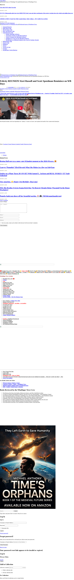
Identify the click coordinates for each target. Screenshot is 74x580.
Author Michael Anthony (12, 34)
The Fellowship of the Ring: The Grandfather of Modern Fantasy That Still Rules (21, 402)
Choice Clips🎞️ (25, 271)
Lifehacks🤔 (33, 272)
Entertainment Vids (8, 32)
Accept (1, 559)
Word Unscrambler (7, 378)
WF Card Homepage (8, 313)
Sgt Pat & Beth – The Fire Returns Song (13, 297)
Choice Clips (6, 287)
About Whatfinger (7, 320)
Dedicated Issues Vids (8, 312)
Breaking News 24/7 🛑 (8, 278)
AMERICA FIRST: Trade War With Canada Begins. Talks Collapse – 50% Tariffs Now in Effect (24, 18)
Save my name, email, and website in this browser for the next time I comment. (20, 223)
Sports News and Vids (8, 293)
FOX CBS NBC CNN (8, 284)
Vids (4, 281)
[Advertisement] (37, 62)
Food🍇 (68, 272)
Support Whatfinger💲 (13, 273)
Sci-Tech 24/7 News (7, 304)
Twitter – (25, 272)
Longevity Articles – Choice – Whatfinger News (14, 384)
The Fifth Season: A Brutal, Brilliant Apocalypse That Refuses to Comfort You (21, 400)
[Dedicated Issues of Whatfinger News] (18, 24)
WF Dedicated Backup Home (10, 324)
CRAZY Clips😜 (33, 271)
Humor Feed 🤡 (40, 272)
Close (2, 561)
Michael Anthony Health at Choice (11, 383)
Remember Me (5, 528)
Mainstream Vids (7, 41)
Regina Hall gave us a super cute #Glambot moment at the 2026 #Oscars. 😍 (28, 161)
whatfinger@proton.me (11, 318)
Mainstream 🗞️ (19, 272)
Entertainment (6, 286)
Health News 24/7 (7, 307)
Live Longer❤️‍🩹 (56, 272)
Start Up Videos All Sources (9, 311)
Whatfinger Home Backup (10, 50)
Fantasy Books (6, 295)
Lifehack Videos (7, 294)
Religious (5, 44)
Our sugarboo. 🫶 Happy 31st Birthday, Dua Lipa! (19, 182)
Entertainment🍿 (57, 271)
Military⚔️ (50, 271)
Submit (15, 511)
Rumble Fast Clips (7, 282)
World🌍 (7, 272)
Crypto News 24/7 (7, 306)
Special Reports (7, 27)
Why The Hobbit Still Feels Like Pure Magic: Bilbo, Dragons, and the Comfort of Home (23, 397)
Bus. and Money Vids (8, 31)
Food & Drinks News (8, 309)
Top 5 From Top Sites (8, 371)
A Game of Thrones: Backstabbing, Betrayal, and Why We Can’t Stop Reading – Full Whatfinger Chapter (27, 394)
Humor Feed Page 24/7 (8, 302)
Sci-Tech (11, 272)
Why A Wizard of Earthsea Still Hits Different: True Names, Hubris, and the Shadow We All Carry (25, 399)
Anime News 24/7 (7, 308)
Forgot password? (4, 533)
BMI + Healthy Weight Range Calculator (13, 386)
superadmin (11, 87)
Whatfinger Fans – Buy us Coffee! (11, 375)
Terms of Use (6, 47)
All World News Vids (8, 290)
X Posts (5, 280)
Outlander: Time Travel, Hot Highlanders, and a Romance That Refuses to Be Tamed (22, 398)
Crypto (68, 271)
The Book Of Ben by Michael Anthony (16, 35)
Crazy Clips (6, 372)
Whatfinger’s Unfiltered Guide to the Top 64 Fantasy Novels (22, 40)
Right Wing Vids (7, 28)
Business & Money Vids (8, 291)
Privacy (5, 48)
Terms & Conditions (8, 321)
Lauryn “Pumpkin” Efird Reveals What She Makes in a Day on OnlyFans (27, 167)
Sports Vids (6, 43)
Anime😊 (63, 272)
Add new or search (4, 567)
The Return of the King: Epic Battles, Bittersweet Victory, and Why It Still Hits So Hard (23, 393)
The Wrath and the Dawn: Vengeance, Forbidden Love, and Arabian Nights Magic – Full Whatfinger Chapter (28, 395)
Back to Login (3, 547)
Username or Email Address (6, 522)
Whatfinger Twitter (7, 322)
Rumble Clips (16, 271)
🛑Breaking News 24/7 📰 (6, 271)
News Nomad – (11, 300)
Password (2, 525)
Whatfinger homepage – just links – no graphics (14, 303)
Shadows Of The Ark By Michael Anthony (17, 38)
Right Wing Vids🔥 (42, 271)
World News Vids (7, 30)
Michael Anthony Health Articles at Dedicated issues (15, 385)
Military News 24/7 (7, 285)
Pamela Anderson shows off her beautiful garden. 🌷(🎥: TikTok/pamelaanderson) (30, 196)
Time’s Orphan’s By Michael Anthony (16, 37)
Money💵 (63, 271)
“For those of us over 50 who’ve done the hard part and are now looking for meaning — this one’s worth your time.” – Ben (33, 376)
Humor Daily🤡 (49, 272)
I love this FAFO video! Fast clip (8, 7)
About (4, 45)
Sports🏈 (2, 272)
